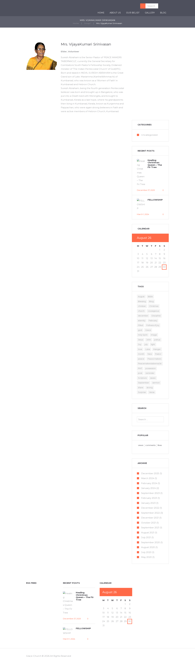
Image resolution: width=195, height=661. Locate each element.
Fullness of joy (152, 325)
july (146, 344)
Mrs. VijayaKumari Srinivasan (86, 44)
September (143, 382)
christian (142, 306)
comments (150, 445)
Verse (151, 392)
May (146, 557)
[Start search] (142, 6)
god (140, 330)
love (140, 349)
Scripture (142, 378)
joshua (157, 339)
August (141, 296)
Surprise (142, 392)
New (150, 354)
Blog (163, 12)
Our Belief (132, 12)
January (148, 488)
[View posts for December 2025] (160, 238)
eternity (141, 320)
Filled (140, 325)
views (140, 445)
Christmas (153, 306)
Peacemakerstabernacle (149, 363)
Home (101, 12)
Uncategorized (149, 135)
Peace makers (154, 359)
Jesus (140, 339)
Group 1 (87, 23)
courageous (153, 311)
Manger (157, 349)
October (148, 522)
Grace (148, 330)
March (147, 478)
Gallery (150, 12)
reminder (150, 373)
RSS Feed (31, 583)
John (148, 339)
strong (150, 387)
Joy (139, 344)
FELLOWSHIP (155, 199)
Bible (150, 296)
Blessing (142, 301)
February (153, 320)
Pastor (158, 354)
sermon (156, 382)
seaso (153, 378)
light (153, 344)
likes (160, 445)
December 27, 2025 (146, 190)
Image (154, 335)
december (143, 316)
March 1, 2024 (143, 214)
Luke (147, 349)
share (140, 387)
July (146, 537)
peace (141, 359)
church (141, 311)
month (141, 354)
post (140, 373)
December (150, 473)
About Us (115, 12)
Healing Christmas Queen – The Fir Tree (155, 164)
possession (150, 368)
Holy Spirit (142, 335)
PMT (140, 368)
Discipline (156, 316)
